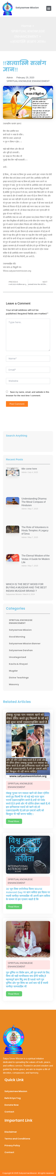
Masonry (14, 684)
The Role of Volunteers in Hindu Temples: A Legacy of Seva (35, 530)
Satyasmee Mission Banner (24, 643)
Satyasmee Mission (27, 7)
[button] (48, 8)
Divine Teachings (19, 677)
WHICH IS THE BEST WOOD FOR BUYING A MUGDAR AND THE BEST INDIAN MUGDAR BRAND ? (26, 587)
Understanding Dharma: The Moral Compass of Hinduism (34, 502)
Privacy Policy (12, 1145)
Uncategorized (17, 657)
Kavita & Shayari (18, 663)
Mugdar (13, 670)
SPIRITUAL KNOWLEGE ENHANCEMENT (28, 81)
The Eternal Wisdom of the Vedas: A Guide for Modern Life (36, 559)
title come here (29, 468)
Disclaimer (10, 1131)
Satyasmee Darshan (21, 650)
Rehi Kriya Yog (12, 1098)
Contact (9, 1111)
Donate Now (11, 1104)
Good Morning (17, 636)
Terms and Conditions (17, 1138)
